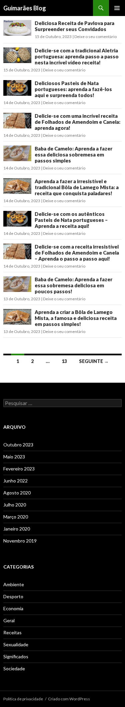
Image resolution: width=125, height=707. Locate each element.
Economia (13, 608)
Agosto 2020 (17, 492)
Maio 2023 (14, 456)
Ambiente (13, 584)
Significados (15, 656)
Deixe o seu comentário (95, 36)
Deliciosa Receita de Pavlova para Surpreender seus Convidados (74, 26)
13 (64, 361)
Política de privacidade (23, 698)
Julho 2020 (14, 504)
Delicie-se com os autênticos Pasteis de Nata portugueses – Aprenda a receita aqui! (71, 220)
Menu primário (117, 8)
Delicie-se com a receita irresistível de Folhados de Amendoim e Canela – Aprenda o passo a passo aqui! (77, 253)
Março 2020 (15, 516)
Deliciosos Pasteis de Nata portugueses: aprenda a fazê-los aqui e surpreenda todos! (73, 89)
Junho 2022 (15, 480)
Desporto (13, 596)
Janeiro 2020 (16, 529)
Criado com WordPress (69, 698)
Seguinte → (94, 361)
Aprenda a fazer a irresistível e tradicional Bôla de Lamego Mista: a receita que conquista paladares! (77, 187)
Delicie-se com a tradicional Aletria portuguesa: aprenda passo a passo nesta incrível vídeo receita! (77, 56)
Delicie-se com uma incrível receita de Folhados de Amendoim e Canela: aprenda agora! (77, 122)
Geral (9, 620)
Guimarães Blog (24, 8)
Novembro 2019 (20, 541)
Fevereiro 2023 (19, 468)
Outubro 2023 (18, 444)
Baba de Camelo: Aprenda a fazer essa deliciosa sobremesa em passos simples (73, 154)
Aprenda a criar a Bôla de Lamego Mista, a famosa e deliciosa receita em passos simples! (76, 318)
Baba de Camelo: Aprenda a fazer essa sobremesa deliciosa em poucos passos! (73, 285)
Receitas (12, 632)
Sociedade (14, 668)
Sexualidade (15, 644)
